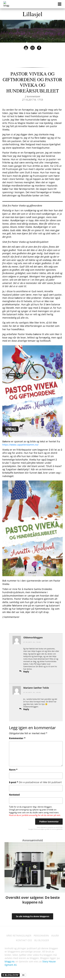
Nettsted (14, 794)
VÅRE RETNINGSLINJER (18, 935)
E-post (35, 782)
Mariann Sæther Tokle (36, 687)
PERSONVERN (41, 935)
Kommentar (17, 738)
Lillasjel (32, 14)
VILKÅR (55, 935)
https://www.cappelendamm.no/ (20, 444)
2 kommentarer (32, 96)
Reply (26, 671)
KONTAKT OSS (24, 940)
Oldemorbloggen (33, 637)
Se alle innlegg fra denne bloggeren (32, 916)
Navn (13, 769)
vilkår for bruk (50, 829)
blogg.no (9, 961)
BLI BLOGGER (41, 940)
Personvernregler (39, 829)
